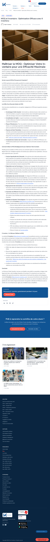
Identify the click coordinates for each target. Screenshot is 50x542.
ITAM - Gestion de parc (7, 403)
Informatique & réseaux (7, 433)
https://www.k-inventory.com (27, 201)
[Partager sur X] (7, 303)
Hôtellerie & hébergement (8, 437)
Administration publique (7, 431)
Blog (23, 8)
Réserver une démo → (41, 531)
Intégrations (5, 421)
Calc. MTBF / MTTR (6, 469)
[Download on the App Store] (22, 523)
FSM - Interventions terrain (8, 411)
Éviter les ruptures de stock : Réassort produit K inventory (23, 137)
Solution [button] (15, 6)
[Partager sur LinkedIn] (4, 303)
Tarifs (30, 6)
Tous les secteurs (6, 441)
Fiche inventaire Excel (7, 455)
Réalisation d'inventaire (7, 493)
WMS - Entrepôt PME (7, 405)
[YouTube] (5, 525)
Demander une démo (33, 329)
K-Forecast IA (5, 417)
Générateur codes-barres (8, 457)
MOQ (10, 10)
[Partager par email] (10, 303)
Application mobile (6, 413)
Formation (5, 489)
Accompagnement (6, 491)
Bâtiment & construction (7, 439)
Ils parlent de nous (6, 487)
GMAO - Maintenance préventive (9, 407)
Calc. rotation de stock (7, 461)
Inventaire (9, 15)
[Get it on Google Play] (23, 527)
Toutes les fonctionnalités (8, 423)
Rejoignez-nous (6, 497)
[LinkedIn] (3, 525)
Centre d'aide (5, 449)
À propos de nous (6, 477)
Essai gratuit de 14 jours (17, 329)
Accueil (2, 10)
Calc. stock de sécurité (7, 465)
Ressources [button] (37, 6)
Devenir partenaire (6, 495)
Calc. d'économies (6, 467)
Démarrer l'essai (9, 294)
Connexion (34, 3)
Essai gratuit (42, 3)
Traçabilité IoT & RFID (7, 419)
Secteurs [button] (23, 6)
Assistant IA (5, 415)
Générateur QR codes (7, 459)
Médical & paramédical (7, 435)
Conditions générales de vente (9, 503)
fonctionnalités (24, 230)
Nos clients (5, 485)
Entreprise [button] (15, 8)
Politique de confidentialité (8, 501)
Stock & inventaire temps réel (8, 401)
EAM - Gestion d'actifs (7, 409)
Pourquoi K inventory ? (7, 479)
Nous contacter (6, 481)
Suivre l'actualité (6, 499)
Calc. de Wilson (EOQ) (7, 463)
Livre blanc (5, 453)
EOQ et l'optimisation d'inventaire (25, 183)
